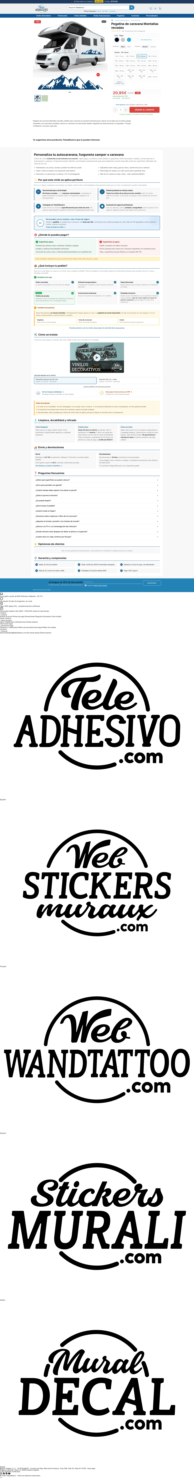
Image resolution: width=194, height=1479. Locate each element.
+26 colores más (146, 40)
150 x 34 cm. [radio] (141, 66)
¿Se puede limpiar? (43, 500)
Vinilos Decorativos (43, 16)
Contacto (4, 631)
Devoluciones (30, 616)
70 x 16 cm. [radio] (142, 55)
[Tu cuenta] (155, 8)
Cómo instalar (56, 616)
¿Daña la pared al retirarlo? (47, 495)
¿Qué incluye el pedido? (45, 506)
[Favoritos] (151, 8)
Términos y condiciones (8, 627)
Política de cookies (49, 627)
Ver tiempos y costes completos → (49, 466)
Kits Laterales (135, 20)
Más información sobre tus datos (42, 589)
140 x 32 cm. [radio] (130, 66)
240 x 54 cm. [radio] (153, 71)
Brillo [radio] (129, 47)
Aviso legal (38, 627)
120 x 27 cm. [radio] (152, 61)
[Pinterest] (6, 1474)
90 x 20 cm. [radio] (119, 61)
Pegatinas (120, 16)
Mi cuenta (30, 633)
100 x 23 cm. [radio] (130, 61)
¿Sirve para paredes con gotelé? (49, 485)
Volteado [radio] (153, 47)
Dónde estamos (32, 622)
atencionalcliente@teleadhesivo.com (13, 633)
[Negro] (116, 39)
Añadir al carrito (144, 110)
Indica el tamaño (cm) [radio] (119, 82)
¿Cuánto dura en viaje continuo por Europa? (53, 537)
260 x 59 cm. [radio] (119, 76)
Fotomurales (62, 16)
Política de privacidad (26, 627)
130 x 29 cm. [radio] (119, 66)
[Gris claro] (122, 39)
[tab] (37, 98)
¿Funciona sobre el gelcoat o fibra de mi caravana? (56, 516)
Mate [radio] (123, 47)
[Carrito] (160, 8)
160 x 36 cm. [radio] (152, 66)
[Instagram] (1, 1474)
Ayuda (37, 633)
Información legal (7, 626)
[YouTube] (9, 1474)
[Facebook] (4, 1474)
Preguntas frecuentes (43, 616)
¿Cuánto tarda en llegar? (46, 511)
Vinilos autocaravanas (101, 16)
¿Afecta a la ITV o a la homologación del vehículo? (56, 526)
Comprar (4, 615)
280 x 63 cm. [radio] (130, 76)
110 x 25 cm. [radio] (141, 61)
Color (118, 35)
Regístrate (152, 583)
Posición (137, 46)
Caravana (112, 11)
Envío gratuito (120, 104)
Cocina (98, 11)
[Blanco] (135, 39)
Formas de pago (18, 616)
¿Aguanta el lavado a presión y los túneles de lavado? (57, 521)
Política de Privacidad (100, 585)
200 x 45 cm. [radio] (130, 71)
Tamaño (121, 52)
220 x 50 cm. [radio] (142, 71)
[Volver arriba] (1, 1478)
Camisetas (135, 16)
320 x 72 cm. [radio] (152, 77)
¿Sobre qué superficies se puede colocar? (53, 480)
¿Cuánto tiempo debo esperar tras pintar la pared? (56, 490)
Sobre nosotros (6, 620)
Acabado (116, 46)
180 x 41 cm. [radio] (119, 71)
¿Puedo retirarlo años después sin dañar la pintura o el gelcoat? (61, 531)
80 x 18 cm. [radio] (153, 56)
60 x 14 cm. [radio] (131, 56)
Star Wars (105, 11)
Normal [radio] (145, 47)
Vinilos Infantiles (80, 16)
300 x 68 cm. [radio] (142, 76)
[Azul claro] (129, 39)
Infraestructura (20, 622)
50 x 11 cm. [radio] (120, 56)
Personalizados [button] (152, 16)
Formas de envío (6, 616)
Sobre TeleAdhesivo (7, 622)
